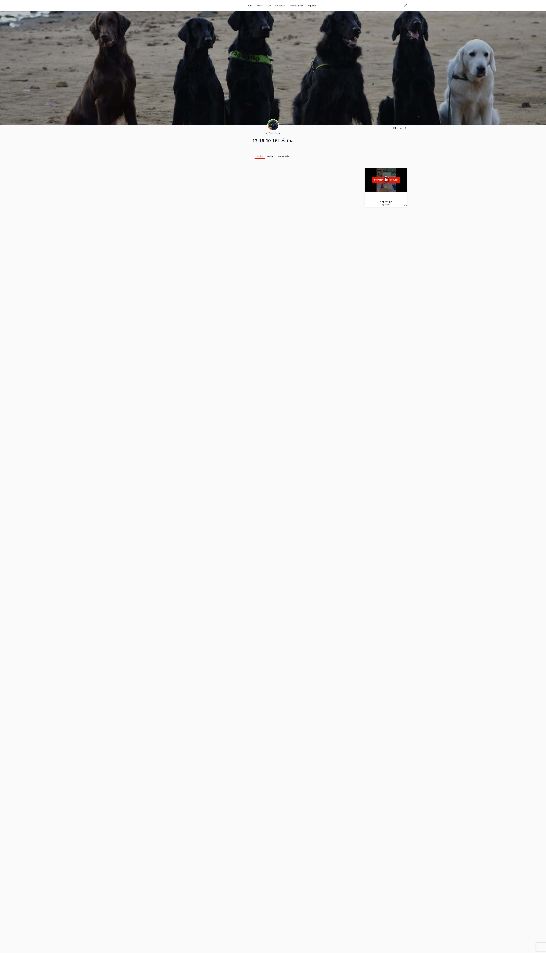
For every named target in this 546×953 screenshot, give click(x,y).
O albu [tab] (270, 156)
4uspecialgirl (386, 201)
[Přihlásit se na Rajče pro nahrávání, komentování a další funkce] (405, 5)
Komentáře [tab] (283, 156)
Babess (387, 204)
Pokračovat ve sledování (386, 180)
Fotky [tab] (260, 156)
